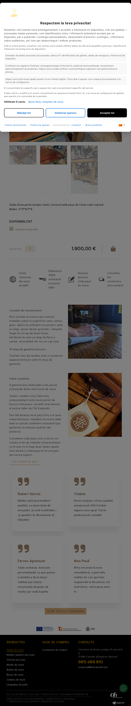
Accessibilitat (95, 125)
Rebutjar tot (24, 112)
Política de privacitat (15, 125)
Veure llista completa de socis (45, 101)
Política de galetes (40, 125)
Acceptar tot (107, 112)
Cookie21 (76, 125)
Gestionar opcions (65, 112)
